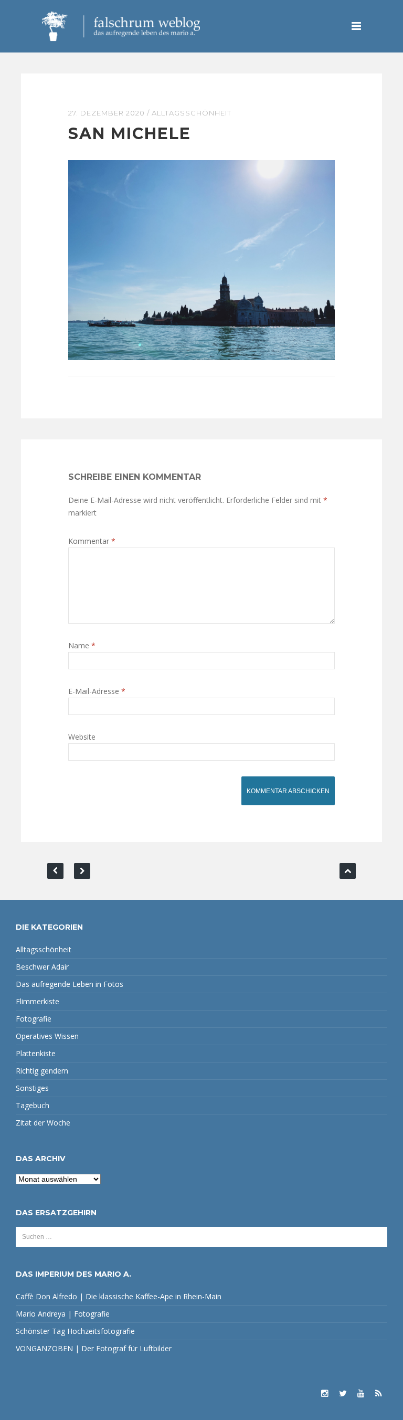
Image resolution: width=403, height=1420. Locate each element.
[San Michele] (201, 259)
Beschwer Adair (42, 967)
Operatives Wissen (47, 1036)
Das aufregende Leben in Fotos (69, 984)
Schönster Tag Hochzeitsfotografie (75, 1331)
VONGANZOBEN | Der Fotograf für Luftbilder (94, 1348)
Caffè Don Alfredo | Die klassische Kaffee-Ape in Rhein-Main (118, 1296)
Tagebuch (32, 1105)
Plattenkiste (36, 1053)
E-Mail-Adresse (96, 691)
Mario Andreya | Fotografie (63, 1314)
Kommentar (91, 541)
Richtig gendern (42, 1071)
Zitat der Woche (43, 1123)
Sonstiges (32, 1088)
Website (82, 737)
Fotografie (33, 1019)
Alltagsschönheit (191, 113)
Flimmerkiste (37, 1001)
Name (82, 645)
